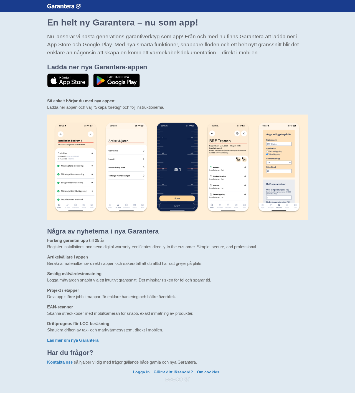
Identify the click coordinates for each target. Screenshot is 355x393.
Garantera (64, 6)
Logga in (141, 372)
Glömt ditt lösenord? (173, 372)
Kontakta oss (60, 362)
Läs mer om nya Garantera (72, 340)
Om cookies (208, 372)
